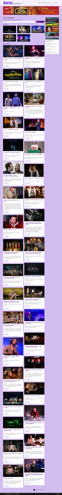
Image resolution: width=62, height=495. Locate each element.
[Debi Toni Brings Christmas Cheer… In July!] (13, 193)
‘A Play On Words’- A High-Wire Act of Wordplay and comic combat (33, 300)
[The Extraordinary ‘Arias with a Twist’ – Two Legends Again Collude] (34, 339)
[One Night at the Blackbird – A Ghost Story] (13, 99)
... (39, 489)
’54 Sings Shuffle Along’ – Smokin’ (11, 81)
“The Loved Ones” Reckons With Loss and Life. (13, 454)
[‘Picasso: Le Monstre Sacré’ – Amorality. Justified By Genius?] (34, 413)
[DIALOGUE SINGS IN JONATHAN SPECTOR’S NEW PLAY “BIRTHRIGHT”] (13, 317)
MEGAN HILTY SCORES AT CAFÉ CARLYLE (33, 395)
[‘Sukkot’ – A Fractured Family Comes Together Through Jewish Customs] (34, 244)
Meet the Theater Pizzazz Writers (44, 2)
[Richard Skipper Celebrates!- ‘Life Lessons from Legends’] (34, 315)
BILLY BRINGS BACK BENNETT (30, 132)
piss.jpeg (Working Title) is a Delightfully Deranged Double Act (11, 176)
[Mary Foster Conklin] (13, 471)
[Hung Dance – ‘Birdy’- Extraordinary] (34, 269)
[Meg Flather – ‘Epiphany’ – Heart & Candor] (13, 346)
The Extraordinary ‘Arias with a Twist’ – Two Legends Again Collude (34, 347)
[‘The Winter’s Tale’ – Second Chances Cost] (34, 74)
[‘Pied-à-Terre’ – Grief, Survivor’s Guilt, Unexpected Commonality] (13, 373)
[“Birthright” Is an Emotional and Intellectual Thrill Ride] (13, 270)
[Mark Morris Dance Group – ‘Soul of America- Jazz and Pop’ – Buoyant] (13, 294)
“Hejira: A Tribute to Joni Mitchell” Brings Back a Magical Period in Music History (33, 223)
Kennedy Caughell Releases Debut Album (34, 199)
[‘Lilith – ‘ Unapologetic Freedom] (13, 122)
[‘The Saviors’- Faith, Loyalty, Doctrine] (34, 147)
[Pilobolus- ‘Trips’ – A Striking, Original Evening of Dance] (13, 422)
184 (41, 489)
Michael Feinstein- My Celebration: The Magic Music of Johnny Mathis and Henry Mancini (34, 474)
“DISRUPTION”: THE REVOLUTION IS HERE (12, 152)
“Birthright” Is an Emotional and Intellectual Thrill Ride (11, 278)
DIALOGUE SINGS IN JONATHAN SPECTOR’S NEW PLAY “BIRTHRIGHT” (12, 325)
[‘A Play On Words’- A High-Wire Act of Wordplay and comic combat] (34, 292)
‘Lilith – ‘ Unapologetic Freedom (11, 129)
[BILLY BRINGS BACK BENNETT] (34, 125)
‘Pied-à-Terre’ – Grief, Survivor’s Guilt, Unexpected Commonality (12, 381)
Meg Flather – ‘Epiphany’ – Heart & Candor (11, 357)
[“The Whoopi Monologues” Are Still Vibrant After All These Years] (13, 245)
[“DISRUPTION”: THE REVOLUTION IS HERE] (13, 145)
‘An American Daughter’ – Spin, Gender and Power (33, 107)
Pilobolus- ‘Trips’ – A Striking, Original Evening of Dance (12, 430)
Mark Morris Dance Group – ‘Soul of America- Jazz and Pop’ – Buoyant (12, 302)
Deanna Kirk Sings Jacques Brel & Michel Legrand (34, 370)
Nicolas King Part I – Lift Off (10, 229)
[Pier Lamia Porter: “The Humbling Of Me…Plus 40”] (34, 51)
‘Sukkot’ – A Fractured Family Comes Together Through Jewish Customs (33, 253)
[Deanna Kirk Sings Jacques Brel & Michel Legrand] (34, 362)
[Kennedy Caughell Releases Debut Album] (34, 192)
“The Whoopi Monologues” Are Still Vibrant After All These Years (11, 253)
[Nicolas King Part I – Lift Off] (13, 221)
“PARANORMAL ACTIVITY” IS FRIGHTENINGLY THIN (13, 59)
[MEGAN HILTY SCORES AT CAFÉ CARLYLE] (34, 388)
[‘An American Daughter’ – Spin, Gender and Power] (34, 99)
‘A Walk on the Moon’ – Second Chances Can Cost (12, 407)
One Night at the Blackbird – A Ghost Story (12, 108)
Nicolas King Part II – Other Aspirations (34, 178)
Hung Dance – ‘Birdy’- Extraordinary (33, 276)
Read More (6, 65)
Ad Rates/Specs (55, 2)
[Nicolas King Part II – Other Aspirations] (34, 170)
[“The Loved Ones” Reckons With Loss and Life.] (13, 446)
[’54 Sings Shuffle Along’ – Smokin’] (13, 74)
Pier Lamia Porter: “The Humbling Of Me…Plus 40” (33, 58)
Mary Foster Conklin (8, 478)
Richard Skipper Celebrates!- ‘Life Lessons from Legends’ (34, 323)
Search (38, 21)
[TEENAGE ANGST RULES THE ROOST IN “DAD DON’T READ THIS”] (34, 440)
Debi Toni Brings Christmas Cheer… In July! (12, 201)
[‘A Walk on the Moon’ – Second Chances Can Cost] (13, 398)
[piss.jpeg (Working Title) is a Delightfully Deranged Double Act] (13, 168)
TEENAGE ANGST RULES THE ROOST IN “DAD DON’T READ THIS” (33, 448)
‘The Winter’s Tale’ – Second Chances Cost (33, 82)
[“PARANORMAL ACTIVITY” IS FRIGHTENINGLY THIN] (13, 51)
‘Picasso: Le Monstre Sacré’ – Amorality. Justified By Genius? (34, 423)
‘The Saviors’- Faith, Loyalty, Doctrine (33, 154)
